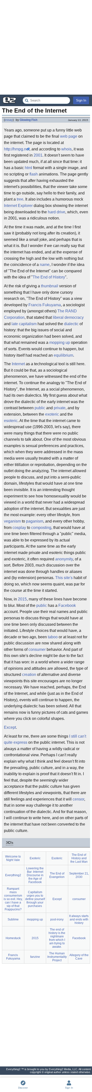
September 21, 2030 (79, 875)
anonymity (64, 559)
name (45, 264)
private (60, 408)
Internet (18, 364)
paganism (34, 521)
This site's (64, 578)
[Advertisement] (46, 47)
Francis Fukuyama (44, 305)
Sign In (81, 100)
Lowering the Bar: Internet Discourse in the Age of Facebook (35, 875)
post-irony (57, 919)
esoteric (11, 421)
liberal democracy (68, 317)
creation (29, 674)
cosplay (19, 527)
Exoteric (35, 858)
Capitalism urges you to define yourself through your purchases (35, 899)
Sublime (13, 919)
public (40, 408)
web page (68, 136)
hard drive (56, 212)
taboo (53, 637)
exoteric (52, 414)
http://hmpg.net (16, 149)
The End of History (49, 277)
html (28, 168)
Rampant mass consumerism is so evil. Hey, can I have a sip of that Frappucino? (13, 899)
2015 (22, 599)
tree (20, 199)
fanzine (35, 957)
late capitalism (24, 324)
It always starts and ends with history (79, 919)
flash (33, 174)
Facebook (67, 605)
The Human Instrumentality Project (57, 957)
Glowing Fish (28, 120)
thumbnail (49, 286)
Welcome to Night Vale (13, 858)
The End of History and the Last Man (79, 858)
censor (78, 799)
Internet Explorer (18, 206)
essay (9, 120)
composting (41, 527)
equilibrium (63, 355)
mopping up (59, 342)
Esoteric (57, 858)
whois (66, 149)
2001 (38, 155)
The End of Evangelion (57, 875)
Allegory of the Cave (79, 956)
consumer (37, 649)
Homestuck (13, 938)
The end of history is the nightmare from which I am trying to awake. (57, 938)
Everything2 (13, 875)
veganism (12, 521)
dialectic (71, 324)
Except (10, 727)
